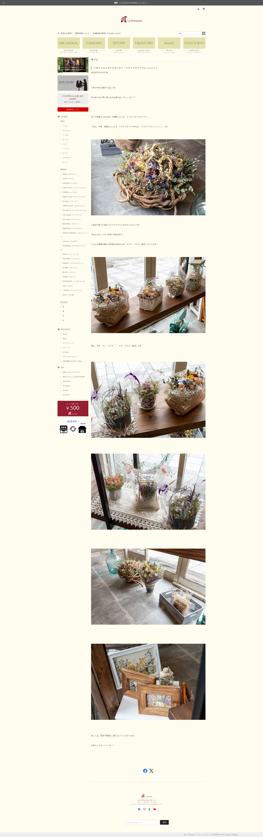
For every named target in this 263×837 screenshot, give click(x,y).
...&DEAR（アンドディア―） (72, 290)
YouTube (66, 395)
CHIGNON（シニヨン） (71, 183)
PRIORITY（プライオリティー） (73, 263)
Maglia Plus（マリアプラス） (73, 228)
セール (65, 162)
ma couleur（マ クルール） (72, 219)
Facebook (66, 381)
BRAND (63, 169)
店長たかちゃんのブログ (71, 372)
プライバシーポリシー (71, 357)
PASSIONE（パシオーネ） (71, 259)
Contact (66, 352)
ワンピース (66, 130)
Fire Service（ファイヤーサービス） (75, 210)
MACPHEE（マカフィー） (72, 224)
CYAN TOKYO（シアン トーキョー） (75, 188)
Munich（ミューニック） (71, 254)
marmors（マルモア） (70, 241)
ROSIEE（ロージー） (70, 277)
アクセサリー (67, 158)
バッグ (65, 144)
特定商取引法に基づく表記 (72, 361)
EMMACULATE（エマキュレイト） (75, 206)
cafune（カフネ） (69, 179)
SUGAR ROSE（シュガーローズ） (74, 281)
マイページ (67, 348)
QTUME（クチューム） (71, 268)
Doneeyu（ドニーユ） (70, 201)
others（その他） (69, 295)
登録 (164, 822)
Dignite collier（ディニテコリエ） (74, 197)
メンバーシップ (68, 343)
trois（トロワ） (68, 286)
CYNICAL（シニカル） (70, 192)
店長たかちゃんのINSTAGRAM (74, 377)
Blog (64, 339)
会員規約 (234, 834)
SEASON (64, 302)
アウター (66, 126)
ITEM (62, 121)
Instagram (67, 386)
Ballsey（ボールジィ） (70, 174)
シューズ (66, 149)
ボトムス (66, 140)
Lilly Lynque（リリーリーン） (73, 215)
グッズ (65, 153)
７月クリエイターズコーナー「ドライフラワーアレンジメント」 (127, 67)
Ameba (65, 390)
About (65, 334)
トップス (66, 135)
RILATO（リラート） (70, 272)
